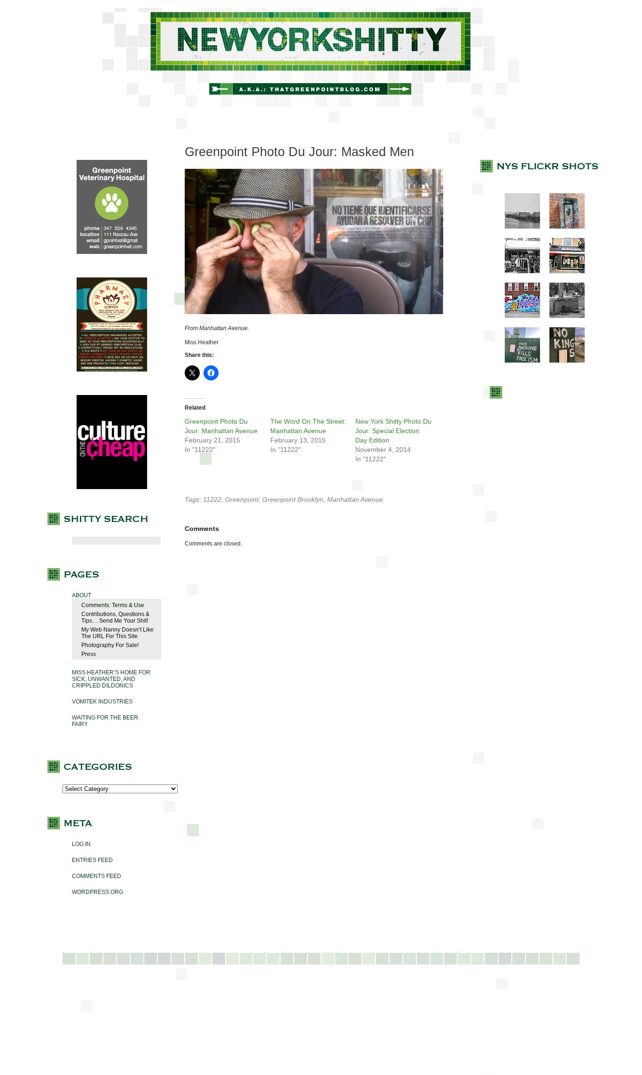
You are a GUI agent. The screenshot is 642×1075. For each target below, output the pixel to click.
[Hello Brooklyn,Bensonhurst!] (517, 316)
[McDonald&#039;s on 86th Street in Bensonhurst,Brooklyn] (562, 271)
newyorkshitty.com (321, 57)
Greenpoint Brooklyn (292, 499)
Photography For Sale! (110, 645)
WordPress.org (97, 892)
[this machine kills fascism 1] (517, 360)
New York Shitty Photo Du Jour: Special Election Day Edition (393, 431)
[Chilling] (562, 316)
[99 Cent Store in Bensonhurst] (517, 271)
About (81, 595)
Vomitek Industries (102, 701)
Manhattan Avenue (355, 499)
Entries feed (92, 860)
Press (88, 654)
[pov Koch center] (517, 226)
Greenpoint (241, 499)
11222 (212, 499)
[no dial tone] (562, 226)
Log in (81, 844)
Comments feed (96, 876)
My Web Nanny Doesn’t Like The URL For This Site (117, 633)
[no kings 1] (562, 360)
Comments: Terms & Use (112, 605)
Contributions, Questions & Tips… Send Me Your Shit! (115, 617)
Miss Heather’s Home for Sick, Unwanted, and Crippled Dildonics (111, 679)
